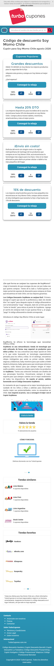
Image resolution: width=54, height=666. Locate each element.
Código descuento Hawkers (13, 647)
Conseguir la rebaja (27, 84)
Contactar (11, 623)
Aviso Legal (11, 633)
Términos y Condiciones (16, 630)
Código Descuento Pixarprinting (36, 650)
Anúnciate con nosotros (16, 618)
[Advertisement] (27, 250)
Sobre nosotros (13, 635)
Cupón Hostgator (11, 652)
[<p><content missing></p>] (49, 30)
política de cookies (27, 5)
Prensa (9, 621)
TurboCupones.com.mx (17, 642)
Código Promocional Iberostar (34, 653)
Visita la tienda (27, 415)
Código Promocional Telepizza (31, 652)
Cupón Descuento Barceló (35, 647)
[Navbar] (4, 30)
